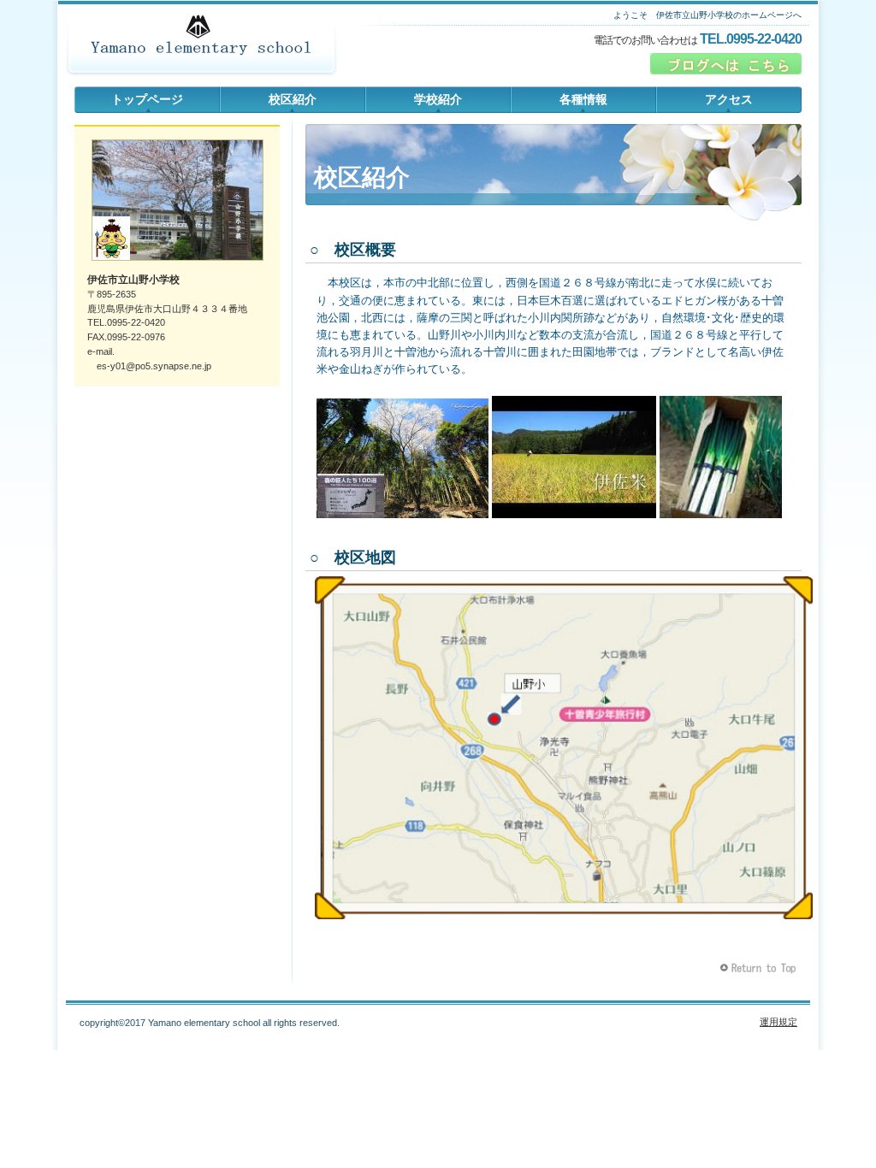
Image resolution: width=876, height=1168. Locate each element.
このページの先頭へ (760, 968)
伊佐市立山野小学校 (201, 47)
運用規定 (778, 1022)
